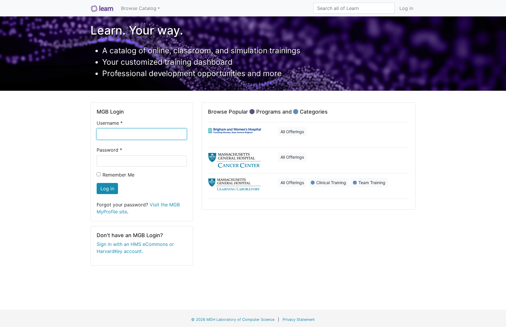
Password (109, 150)
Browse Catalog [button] (138, 8)
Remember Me (118, 175)
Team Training (371, 182)
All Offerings (292, 131)
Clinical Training (331, 182)
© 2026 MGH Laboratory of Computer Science (232, 319)
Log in (406, 8)
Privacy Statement (299, 319)
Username (110, 123)
